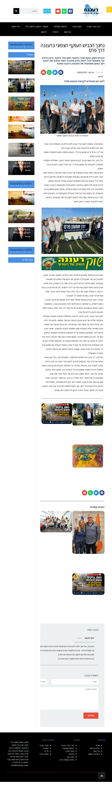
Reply (79, 638)
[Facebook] (70, 11)
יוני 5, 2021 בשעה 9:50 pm (84, 642)
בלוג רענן (70, 757)
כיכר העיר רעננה (93, 26)
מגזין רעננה (76, 26)
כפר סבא (67, 32)
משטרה (45, 748)
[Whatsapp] (64, 11)
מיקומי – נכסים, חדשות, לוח (37, 26)
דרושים (44, 32)
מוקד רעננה (43, 745)
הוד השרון (16, 26)
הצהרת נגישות (94, 754)
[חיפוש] (16, 11)
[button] (109, 9)
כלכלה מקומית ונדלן (66, 759)
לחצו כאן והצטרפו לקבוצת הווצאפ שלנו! (84, 81)
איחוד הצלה (43, 754)
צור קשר (96, 751)
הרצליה (55, 32)
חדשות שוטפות (60, 26)
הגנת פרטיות (95, 748)
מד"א (46, 751)
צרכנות (71, 754)
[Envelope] (58, 11)
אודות (98, 745)
